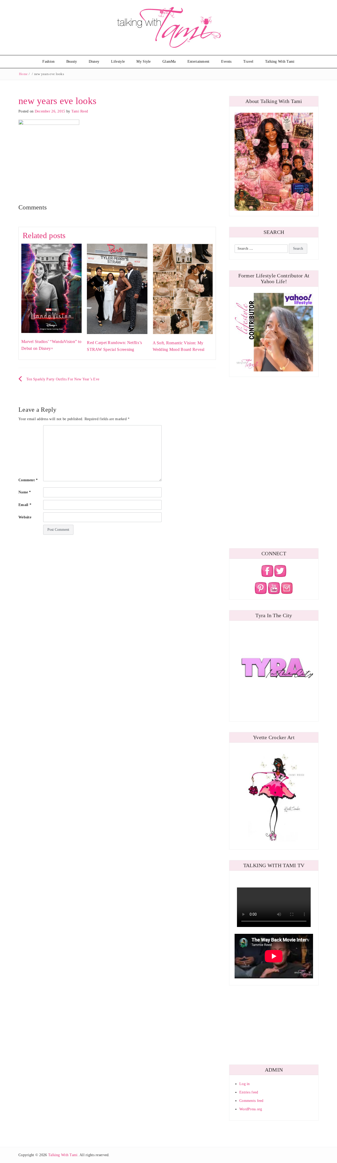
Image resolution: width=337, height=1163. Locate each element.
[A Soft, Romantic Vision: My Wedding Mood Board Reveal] (183, 289)
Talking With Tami (280, 61)
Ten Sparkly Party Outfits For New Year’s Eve (62, 379)
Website (24, 517)
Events (226, 61)
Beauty (71, 61)
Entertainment (198, 61)
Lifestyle (118, 61)
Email (24, 505)
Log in (244, 1084)
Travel (248, 61)
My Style (143, 61)
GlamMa (169, 61)
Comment (28, 480)
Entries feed (248, 1092)
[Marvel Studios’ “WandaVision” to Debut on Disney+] (51, 288)
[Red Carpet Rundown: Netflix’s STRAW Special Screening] (117, 289)
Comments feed (251, 1101)
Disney (94, 61)
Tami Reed (79, 111)
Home (23, 74)
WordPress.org (250, 1109)
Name (24, 492)
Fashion (48, 61)
